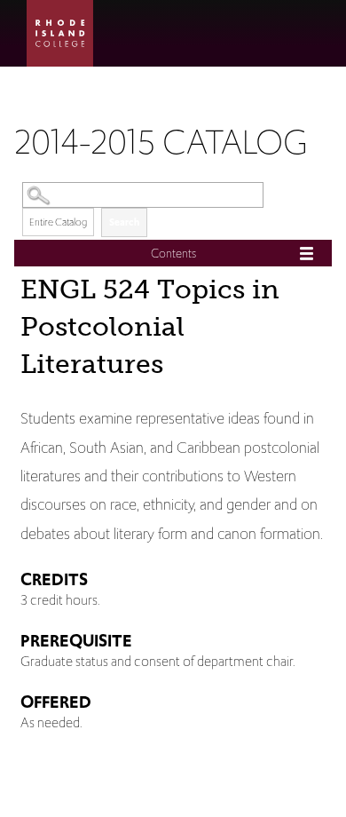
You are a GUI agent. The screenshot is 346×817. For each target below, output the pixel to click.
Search (124, 222)
